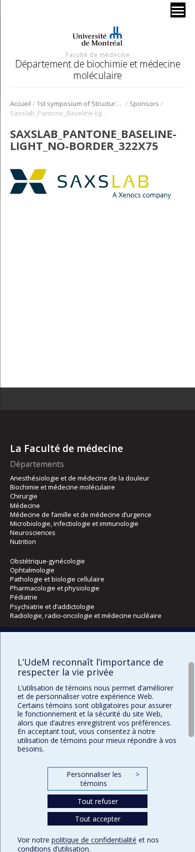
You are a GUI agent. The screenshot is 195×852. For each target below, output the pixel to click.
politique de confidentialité (94, 839)
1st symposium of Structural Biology (80, 103)
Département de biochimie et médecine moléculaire (97, 69)
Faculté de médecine (98, 54)
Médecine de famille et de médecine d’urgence (81, 514)
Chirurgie (24, 496)
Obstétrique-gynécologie (47, 561)
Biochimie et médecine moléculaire (62, 487)
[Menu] (178, 10)
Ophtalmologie (32, 570)
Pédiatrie (24, 597)
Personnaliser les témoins (103, 779)
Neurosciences (33, 532)
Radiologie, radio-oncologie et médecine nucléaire (86, 615)
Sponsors (144, 103)
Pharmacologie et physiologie (55, 588)
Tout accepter (97, 819)
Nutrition (23, 541)
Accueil (20, 103)
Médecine (25, 505)
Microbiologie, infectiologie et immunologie (74, 523)
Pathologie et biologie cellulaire (57, 579)
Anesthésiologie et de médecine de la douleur (80, 478)
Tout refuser (98, 801)
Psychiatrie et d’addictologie (52, 606)
